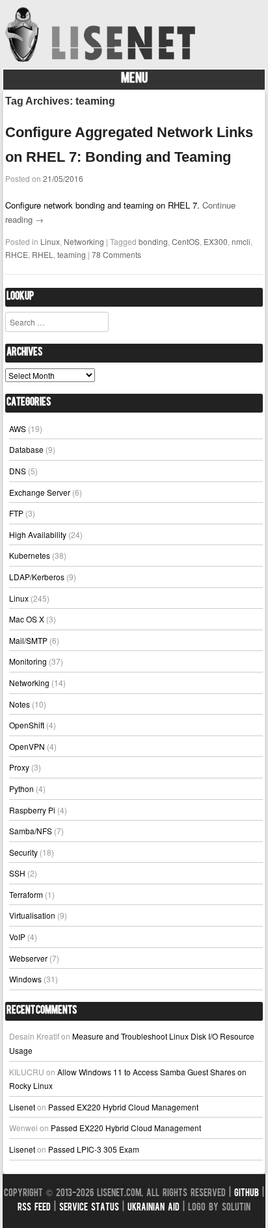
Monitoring (28, 661)
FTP (16, 512)
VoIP (17, 936)
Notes (19, 704)
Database (26, 449)
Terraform (26, 894)
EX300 (216, 241)
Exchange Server (39, 492)
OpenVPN (27, 746)
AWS (17, 428)
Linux (50, 241)
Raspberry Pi (32, 809)
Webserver (28, 958)
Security (23, 852)
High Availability (37, 534)
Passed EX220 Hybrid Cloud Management (123, 1106)
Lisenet (22, 1106)
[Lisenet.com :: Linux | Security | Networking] (102, 61)
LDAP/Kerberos (36, 576)
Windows (25, 978)
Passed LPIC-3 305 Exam (93, 1149)
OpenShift (26, 724)
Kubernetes (29, 555)
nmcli (241, 241)
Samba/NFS (30, 830)
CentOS (186, 241)
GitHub (246, 1194)
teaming (71, 254)
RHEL (42, 254)
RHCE (16, 254)
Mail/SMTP (28, 640)
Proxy (19, 767)
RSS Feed (34, 1208)
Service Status (89, 1208)
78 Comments (116, 254)
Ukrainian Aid (153, 1208)
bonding (153, 241)
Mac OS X (26, 618)
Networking (84, 241)
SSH (17, 872)
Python (21, 788)
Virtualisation (32, 915)
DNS (17, 470)
